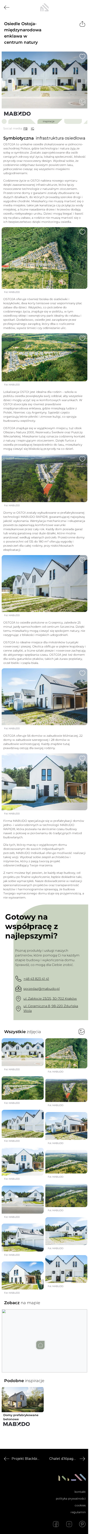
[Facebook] (56, 1524)
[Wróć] (6, 7)
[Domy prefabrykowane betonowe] (17, 114)
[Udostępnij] (82, 24)
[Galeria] (82, 102)
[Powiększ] (44, 80)
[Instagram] (69, 1524)
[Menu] (82, 7)
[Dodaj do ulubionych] (82, 56)
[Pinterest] (82, 1524)
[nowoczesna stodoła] (44, 7)
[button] (44, 1337)
